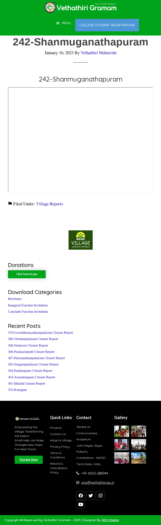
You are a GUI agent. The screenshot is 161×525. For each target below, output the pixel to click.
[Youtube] (80, 504)
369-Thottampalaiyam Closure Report (33, 339)
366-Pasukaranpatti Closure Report (31, 352)
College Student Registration (107, 25)
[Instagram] (100, 495)
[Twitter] (90, 495)
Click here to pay (26, 274)
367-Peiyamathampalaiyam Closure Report (36, 358)
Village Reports (49, 204)
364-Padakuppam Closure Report (30, 370)
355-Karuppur (17, 390)
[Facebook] (80, 495)
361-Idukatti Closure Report (26, 383)
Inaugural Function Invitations (28, 305)
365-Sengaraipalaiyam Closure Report (33, 364)
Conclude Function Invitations (28, 311)
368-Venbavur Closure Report (28, 345)
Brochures (15, 299)
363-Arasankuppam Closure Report (31, 377)
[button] (29, 460)
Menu (66, 23)
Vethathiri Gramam (80, 7)
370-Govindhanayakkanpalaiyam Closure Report (40, 332)
